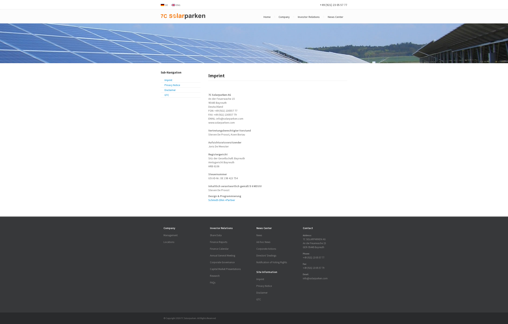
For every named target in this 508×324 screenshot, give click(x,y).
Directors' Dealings (266, 255)
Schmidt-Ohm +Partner (221, 200)
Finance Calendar (219, 248)
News (259, 235)
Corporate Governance (222, 262)
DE (166, 5)
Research (215, 276)
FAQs (212, 282)
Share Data (216, 235)
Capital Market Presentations (225, 269)
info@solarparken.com (315, 278)
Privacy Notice (172, 85)
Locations (169, 242)
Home (267, 17)
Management (171, 235)
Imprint (168, 80)
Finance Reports (218, 242)
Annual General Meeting (222, 255)
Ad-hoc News (263, 242)
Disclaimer (170, 90)
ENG (178, 5)
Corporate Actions (266, 248)
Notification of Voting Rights (271, 262)
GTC (167, 95)
